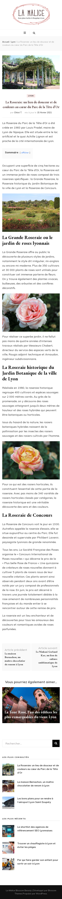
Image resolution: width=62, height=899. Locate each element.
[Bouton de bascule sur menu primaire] (25, 33)
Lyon (31, 96)
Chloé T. (18, 112)
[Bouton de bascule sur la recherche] (34, 33)
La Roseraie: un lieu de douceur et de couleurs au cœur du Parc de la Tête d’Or (38, 769)
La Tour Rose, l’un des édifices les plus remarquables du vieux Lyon (31, 714)
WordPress (41, 893)
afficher (25, 152)
